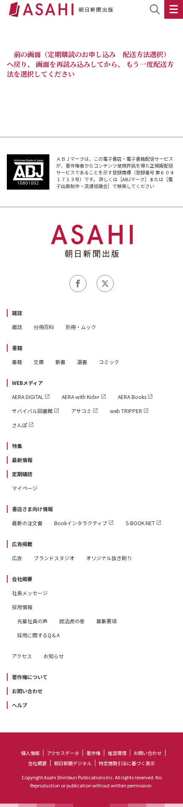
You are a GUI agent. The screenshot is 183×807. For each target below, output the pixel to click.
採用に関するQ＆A (38, 635)
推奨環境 (117, 752)
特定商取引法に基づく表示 (127, 763)
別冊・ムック (81, 326)
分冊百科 (44, 326)
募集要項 (106, 621)
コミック (109, 361)
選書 (82, 361)
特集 (17, 445)
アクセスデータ (63, 752)
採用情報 (22, 606)
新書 (60, 361)
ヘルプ (19, 705)
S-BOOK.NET (140, 522)
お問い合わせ (27, 690)
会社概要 (22, 578)
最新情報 (22, 459)
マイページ (24, 488)
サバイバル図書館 (32, 410)
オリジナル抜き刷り (109, 557)
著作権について (30, 676)
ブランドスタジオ (54, 557)
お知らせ (53, 655)
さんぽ (19, 424)
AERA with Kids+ (81, 396)
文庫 (39, 361)
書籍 (17, 347)
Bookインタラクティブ (80, 522)
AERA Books (132, 396)
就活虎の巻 (72, 621)
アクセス (22, 655)
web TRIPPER (126, 410)
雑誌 (17, 312)
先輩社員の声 (32, 621)
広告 (17, 557)
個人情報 (30, 752)
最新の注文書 (27, 522)
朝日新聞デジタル (73, 763)
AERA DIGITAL (27, 396)
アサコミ (81, 410)
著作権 (93, 752)
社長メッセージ (30, 592)
